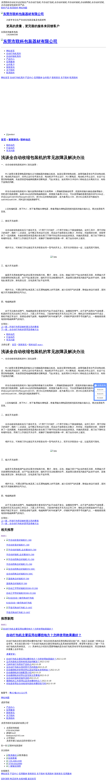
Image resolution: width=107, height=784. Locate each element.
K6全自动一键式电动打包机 (19, 603)
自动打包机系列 (13, 53)
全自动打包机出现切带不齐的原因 (22, 667)
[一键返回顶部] (13, 766)
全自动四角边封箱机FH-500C (19, 574)
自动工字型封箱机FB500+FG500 (21, 593)
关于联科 (10, 70)
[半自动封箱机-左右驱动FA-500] (21, 550)
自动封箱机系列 (13, 56)
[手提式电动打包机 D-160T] (19, 608)
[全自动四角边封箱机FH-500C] (20, 569)
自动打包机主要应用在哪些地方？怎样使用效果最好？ (43, 635)
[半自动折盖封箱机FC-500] (18, 540)
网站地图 (23, 8)
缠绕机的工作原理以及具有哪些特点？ (24, 681)
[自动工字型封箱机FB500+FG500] (22, 588)
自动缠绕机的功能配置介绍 (18, 672)
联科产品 (5, 8)
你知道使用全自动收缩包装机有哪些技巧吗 (26, 683)
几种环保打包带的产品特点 (18, 664)
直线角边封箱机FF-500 (16, 583)
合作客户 (10, 64)
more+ (40, 344)
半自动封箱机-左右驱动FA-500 (20, 554)
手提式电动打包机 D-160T (18, 612)
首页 (3, 139)
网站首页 (10, 51)
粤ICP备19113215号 (18, 693)
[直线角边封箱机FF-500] (17, 579)
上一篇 (20, 327)
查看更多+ (11, 654)
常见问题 (10, 150)
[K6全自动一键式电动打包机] (20, 598)
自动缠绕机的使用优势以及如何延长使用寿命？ (28, 670)
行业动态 (10, 148)
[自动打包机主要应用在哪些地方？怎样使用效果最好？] (27, 629)
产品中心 (10, 59)
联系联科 (14, 8)
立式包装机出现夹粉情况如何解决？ (23, 662)
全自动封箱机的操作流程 (17, 678)
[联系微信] (11, 755)
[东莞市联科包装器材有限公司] (22, 14)
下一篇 (20, 329)
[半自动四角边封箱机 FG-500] (20, 559)
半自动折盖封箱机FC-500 (17, 545)
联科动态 (25, 139)
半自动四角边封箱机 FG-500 (19, 564)
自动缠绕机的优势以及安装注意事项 (23, 675)
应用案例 (10, 62)
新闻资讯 (10, 67)
